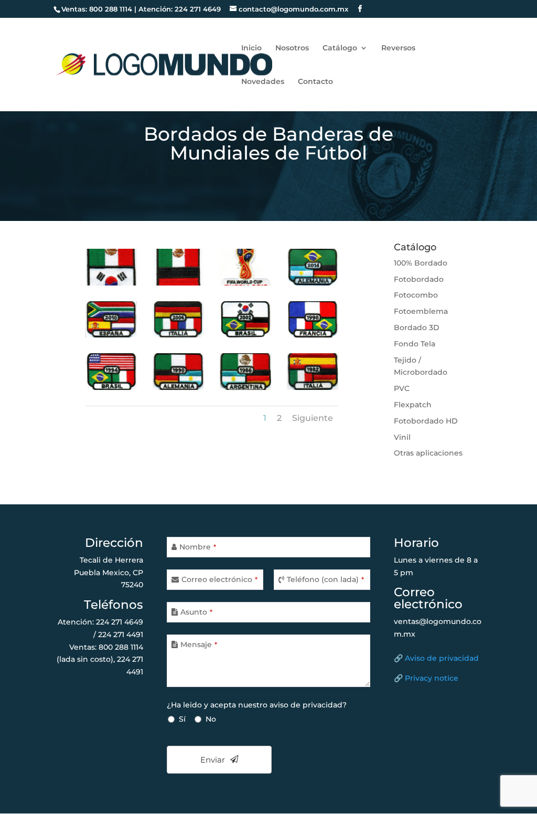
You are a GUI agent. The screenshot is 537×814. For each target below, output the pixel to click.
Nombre (197, 547)
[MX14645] (245, 335)
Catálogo (340, 48)
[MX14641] (245, 387)
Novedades (262, 82)
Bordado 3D (416, 327)
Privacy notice (431, 678)
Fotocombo (416, 295)
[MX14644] (312, 335)
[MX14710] (245, 283)
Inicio (251, 48)
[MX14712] (178, 283)
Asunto (196, 612)
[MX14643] (111, 387)
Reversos (398, 48)
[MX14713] (111, 283)
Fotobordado (419, 279)
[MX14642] (178, 387)
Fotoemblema (421, 311)
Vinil (402, 437)
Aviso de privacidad (442, 658)
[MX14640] (312, 387)
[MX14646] (178, 335)
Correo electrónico (219, 579)
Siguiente (312, 418)
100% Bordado (420, 263)
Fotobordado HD (426, 421)
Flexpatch (413, 404)
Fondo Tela (414, 343)
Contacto (315, 82)
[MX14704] (111, 335)
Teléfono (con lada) (325, 579)
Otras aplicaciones (428, 453)
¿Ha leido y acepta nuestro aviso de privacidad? (257, 705)
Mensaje (198, 644)
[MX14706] (312, 283)
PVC (402, 388)
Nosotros (292, 48)
